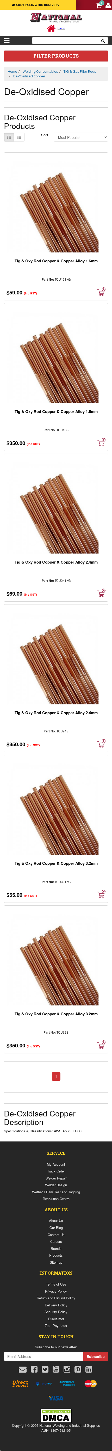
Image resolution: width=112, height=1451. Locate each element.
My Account (56, 1164)
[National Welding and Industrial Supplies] (56, 17)
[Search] (103, 40)
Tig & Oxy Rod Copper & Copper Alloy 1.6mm (56, 261)
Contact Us (56, 1234)
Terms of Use (56, 1284)
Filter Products (56, 56)
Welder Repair (56, 1178)
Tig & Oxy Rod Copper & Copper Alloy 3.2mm (56, 863)
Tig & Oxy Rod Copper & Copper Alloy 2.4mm (56, 562)
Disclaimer (56, 1318)
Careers (56, 1241)
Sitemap (56, 1262)
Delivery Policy (56, 1304)
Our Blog (56, 1227)
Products (56, 1255)
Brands (56, 1248)
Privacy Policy (56, 1291)
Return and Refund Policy (56, 1297)
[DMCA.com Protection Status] (56, 1415)
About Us (56, 1220)
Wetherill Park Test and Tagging (56, 1191)
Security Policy (56, 1311)
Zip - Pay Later (56, 1325)
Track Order (56, 1171)
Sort (44, 135)
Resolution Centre (56, 1198)
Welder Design (56, 1184)
